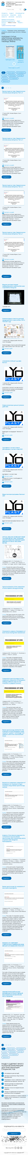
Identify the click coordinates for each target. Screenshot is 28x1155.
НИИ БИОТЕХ (4, 15)
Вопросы (20, 22)
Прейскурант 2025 (10, 59)
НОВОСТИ (4, 17)
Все (3, 72)
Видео (18, 21)
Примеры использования (7, 19)
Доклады (20, 75)
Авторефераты (21, 72)
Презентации (10, 72)
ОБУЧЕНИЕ (11, 17)
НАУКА (19, 15)
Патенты (3, 22)
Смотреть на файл (9, 118)
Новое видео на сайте (14, 67)
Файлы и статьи (12, 22)
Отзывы (3, 24)
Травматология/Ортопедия (8, 25)
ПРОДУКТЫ (4, 13)
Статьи (4, 75)
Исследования (13, 78)
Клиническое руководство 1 (21, 61)
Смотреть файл (8, 348)
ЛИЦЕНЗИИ (13, 15)
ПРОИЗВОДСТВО (19, 13)
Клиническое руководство (8, 21)
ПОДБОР (11, 13)
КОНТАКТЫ (19, 17)
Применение (6, 81)
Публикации (12, 75)
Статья (4, 567)
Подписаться (14, 1133)
